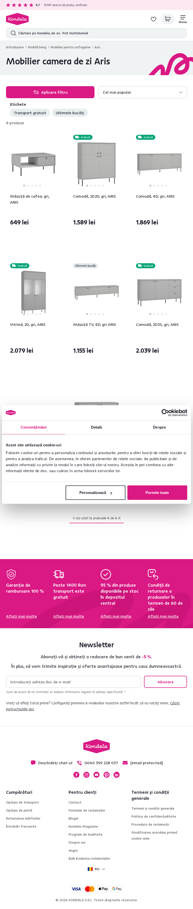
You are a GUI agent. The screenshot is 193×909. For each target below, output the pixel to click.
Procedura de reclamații (150, 824)
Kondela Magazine (83, 826)
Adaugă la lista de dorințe (54, 138)
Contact (75, 802)
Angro (73, 850)
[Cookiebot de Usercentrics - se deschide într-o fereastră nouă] (165, 412)
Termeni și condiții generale (152, 808)
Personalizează (92, 492)
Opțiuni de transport (22, 802)
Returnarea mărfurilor (23, 818)
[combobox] (143, 92)
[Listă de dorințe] (154, 19)
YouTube (96, 775)
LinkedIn (117, 775)
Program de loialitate (86, 834)
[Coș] (168, 19)
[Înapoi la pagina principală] (17, 19)
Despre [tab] (159, 427)
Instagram (86, 775)
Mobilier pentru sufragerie (70, 47)
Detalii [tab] (96, 427)
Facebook (76, 775)
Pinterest (107, 775)
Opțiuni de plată (19, 810)
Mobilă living (37, 47)
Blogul (73, 818)
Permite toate (157, 492)
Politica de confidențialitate (153, 816)
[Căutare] (12, 33)
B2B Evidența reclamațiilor (89, 858)
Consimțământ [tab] (33, 427)
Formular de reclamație (87, 810)
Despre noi (77, 842)
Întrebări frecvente (21, 826)
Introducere (15, 47)
